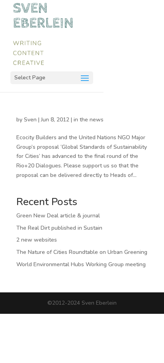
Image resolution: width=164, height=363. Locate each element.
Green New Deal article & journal (58, 215)
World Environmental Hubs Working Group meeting (81, 264)
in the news (88, 119)
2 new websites (36, 240)
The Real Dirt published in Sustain (59, 228)
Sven (30, 119)
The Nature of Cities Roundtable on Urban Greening (81, 252)
